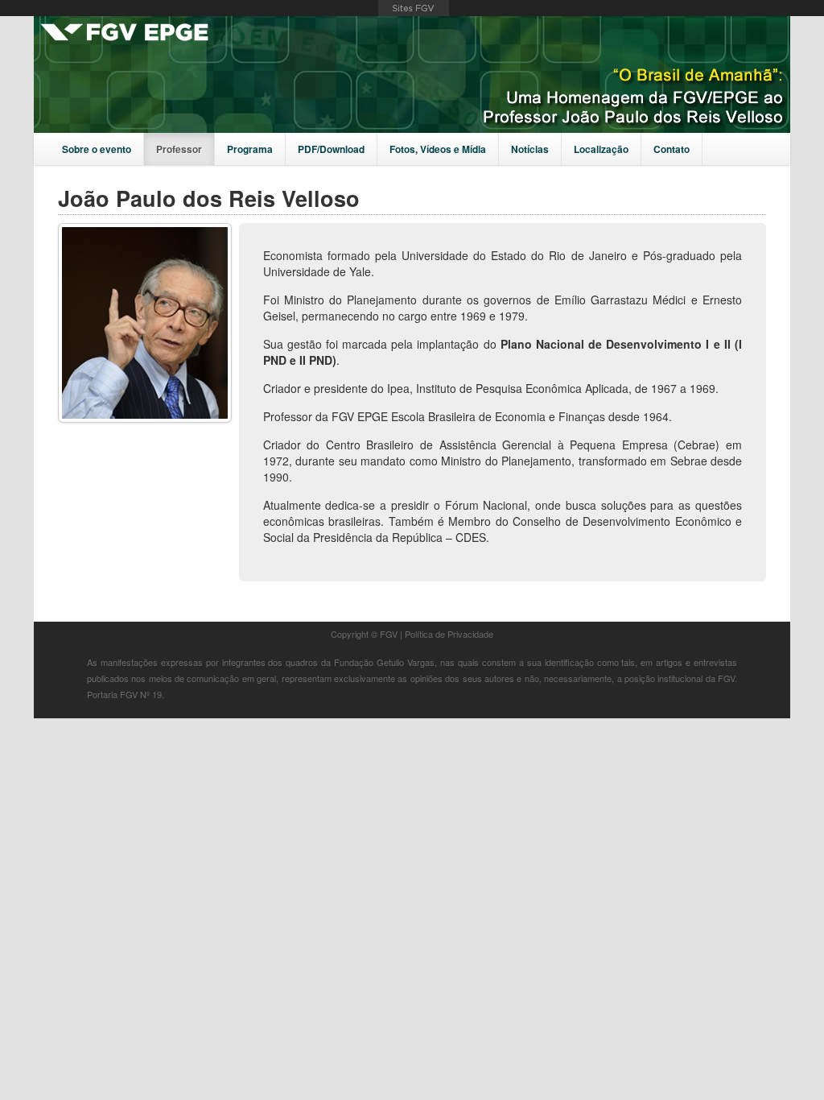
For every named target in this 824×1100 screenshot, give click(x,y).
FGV (414, 8)
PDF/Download (331, 149)
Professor (179, 149)
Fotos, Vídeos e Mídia (437, 149)
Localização (601, 149)
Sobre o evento (96, 149)
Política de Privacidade (449, 633)
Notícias (530, 149)
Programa (250, 149)
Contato (671, 149)
